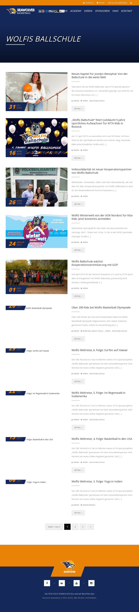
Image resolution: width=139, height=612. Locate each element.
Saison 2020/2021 (89, 505)
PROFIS (63, 10)
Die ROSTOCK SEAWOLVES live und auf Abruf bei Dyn (69, 593)
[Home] (21, 10)
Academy (75, 10)
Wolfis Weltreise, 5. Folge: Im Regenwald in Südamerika (98, 394)
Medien (76, 101)
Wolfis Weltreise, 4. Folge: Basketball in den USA (102, 439)
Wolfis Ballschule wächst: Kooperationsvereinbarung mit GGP (95, 263)
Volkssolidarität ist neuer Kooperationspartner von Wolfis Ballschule (102, 171)
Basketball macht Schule (93, 331)
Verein (88, 10)
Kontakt (126, 10)
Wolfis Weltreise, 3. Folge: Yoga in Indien (97, 481)
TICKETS (89, 2)
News (53, 10)
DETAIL (77, 108)
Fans (115, 10)
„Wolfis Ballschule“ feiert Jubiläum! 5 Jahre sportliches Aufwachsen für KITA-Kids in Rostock (98, 123)
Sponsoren (102, 10)
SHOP (101, 2)
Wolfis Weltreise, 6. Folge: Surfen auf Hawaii (99, 350)
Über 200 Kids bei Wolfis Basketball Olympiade (101, 307)
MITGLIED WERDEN (117, 2)
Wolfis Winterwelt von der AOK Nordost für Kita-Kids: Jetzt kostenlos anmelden (102, 217)
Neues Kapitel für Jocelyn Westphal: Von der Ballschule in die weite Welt (100, 75)
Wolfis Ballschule (97, 101)
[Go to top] (69, 566)
